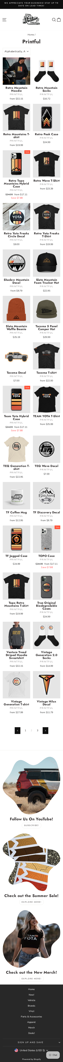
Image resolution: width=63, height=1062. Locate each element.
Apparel (31, 1022)
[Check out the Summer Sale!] (31, 862)
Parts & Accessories (31, 1016)
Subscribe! (31, 825)
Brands (31, 1005)
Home (31, 34)
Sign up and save (31, 1042)
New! (31, 994)
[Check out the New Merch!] (31, 939)
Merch (31, 1027)
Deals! (31, 1033)
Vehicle (31, 1000)
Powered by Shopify (31, 1059)
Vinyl (31, 1011)
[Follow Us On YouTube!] (31, 785)
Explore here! (31, 902)
